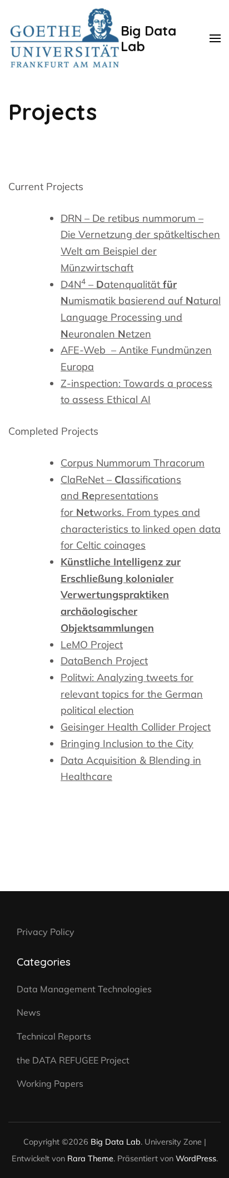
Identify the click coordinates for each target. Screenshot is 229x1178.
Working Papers (50, 1083)
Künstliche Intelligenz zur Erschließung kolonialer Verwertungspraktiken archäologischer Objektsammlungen (121, 594)
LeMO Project (92, 644)
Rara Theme (90, 1158)
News (29, 1012)
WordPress (196, 1158)
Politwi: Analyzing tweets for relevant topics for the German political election (132, 694)
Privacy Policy (45, 931)
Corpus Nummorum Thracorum (133, 462)
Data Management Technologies (84, 989)
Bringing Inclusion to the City (127, 743)
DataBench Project (104, 660)
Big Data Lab (148, 38)
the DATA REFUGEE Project (73, 1060)
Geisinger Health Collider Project (136, 726)
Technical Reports (54, 1036)
